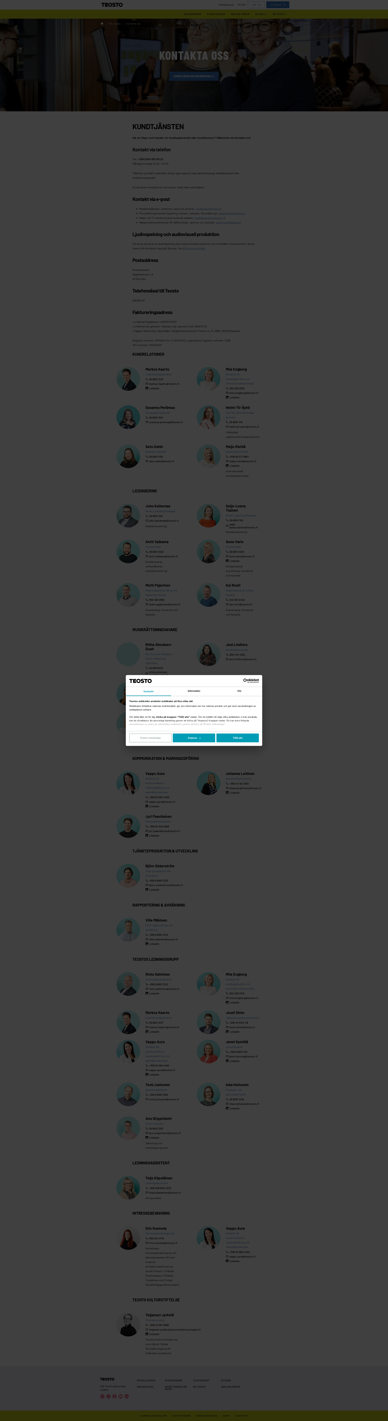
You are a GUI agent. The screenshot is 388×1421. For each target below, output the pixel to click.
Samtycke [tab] (148, 691)
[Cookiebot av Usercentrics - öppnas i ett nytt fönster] (245, 681)
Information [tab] (194, 691)
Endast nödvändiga (150, 738)
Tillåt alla (237, 738)
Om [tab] (239, 691)
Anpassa (192, 738)
